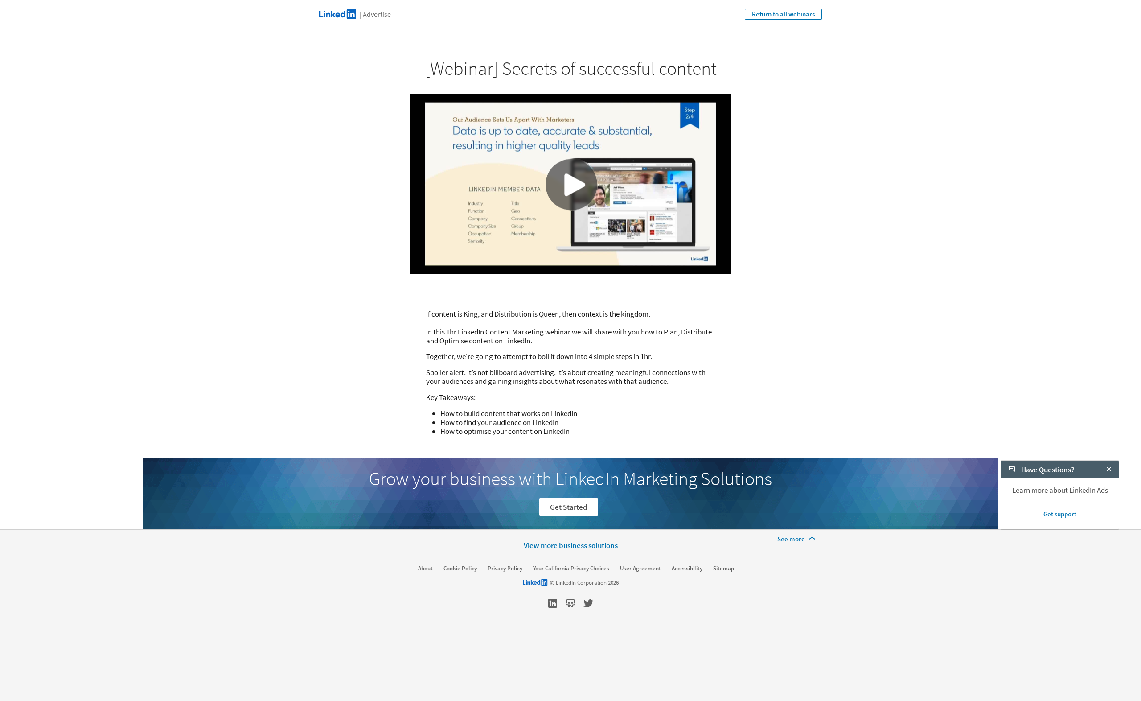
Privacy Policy (505, 568)
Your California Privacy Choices (571, 568)
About (425, 568)
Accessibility (687, 568)
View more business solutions (571, 545)
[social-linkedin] (553, 603)
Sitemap (723, 568)
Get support (1059, 514)
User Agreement (640, 568)
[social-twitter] (588, 603)
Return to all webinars (783, 14)
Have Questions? (1047, 469)
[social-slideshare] (570, 603)
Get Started (568, 507)
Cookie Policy (460, 568)
